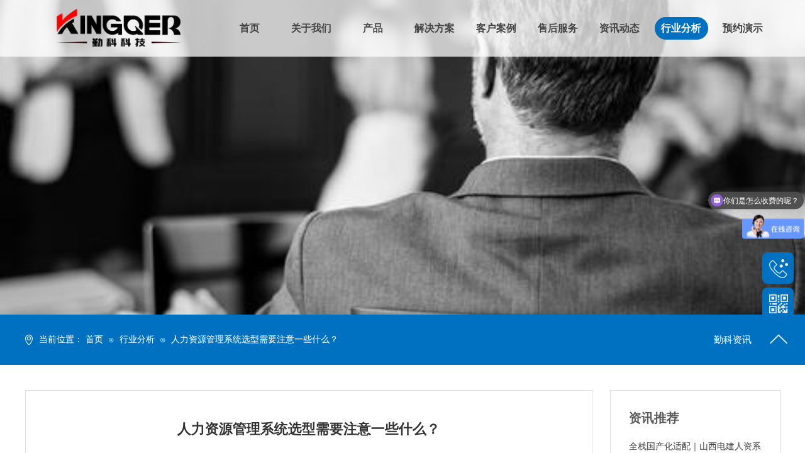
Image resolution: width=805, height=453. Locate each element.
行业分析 (137, 339)
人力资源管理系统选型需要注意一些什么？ (254, 339)
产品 (373, 28)
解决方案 (434, 28)
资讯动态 (619, 28)
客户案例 (496, 28)
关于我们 (311, 28)
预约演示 (743, 28)
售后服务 (558, 28)
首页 (94, 339)
